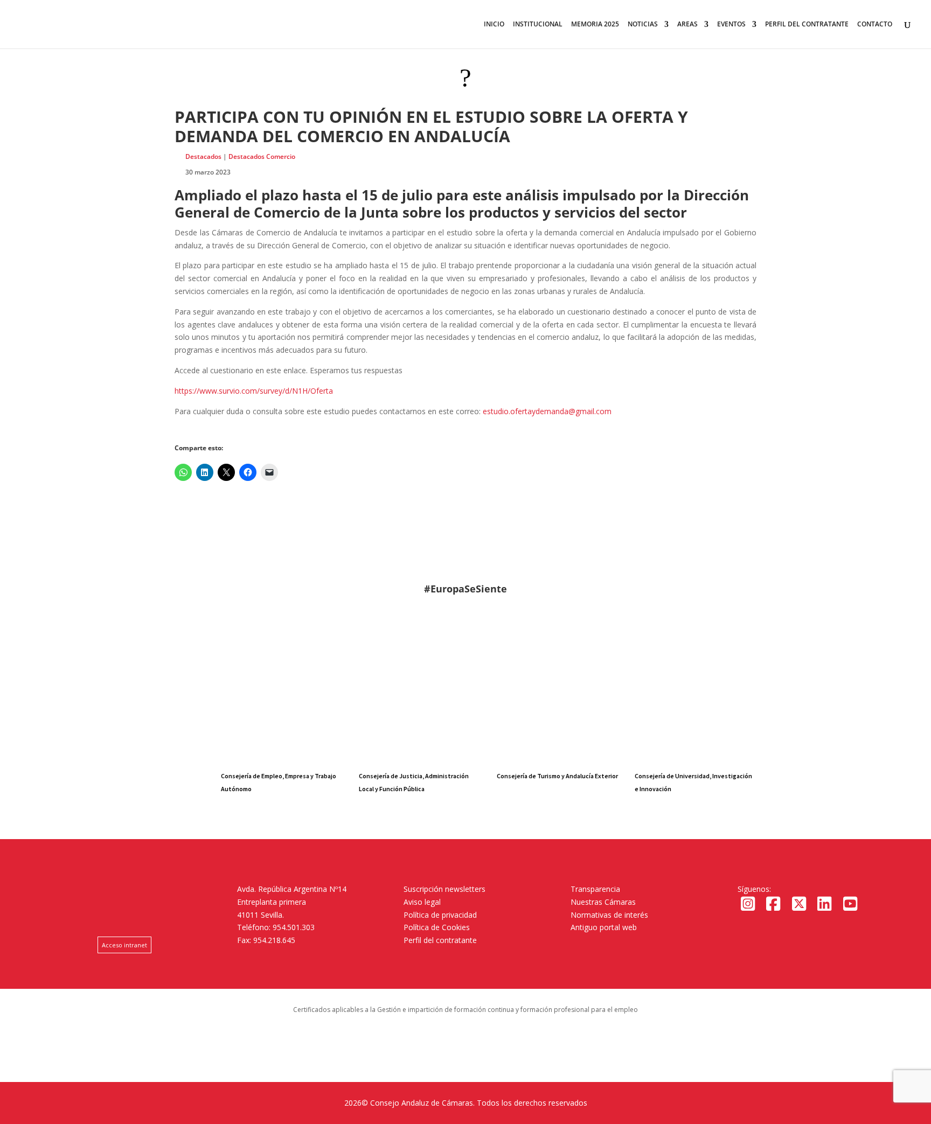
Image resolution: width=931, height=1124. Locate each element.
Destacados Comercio (261, 156)
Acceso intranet (124, 945)
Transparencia (595, 889)
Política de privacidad (440, 915)
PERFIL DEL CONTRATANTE (807, 24)
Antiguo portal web (604, 927)
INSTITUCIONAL (537, 24)
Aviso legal (422, 902)
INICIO (494, 24)
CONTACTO (874, 24)
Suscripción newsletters (444, 889)
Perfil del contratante (440, 940)
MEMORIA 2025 (595, 24)
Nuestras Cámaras (603, 902)
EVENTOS (731, 24)
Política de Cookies (437, 927)
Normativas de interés (609, 915)
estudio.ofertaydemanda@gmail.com (547, 411)
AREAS (687, 24)
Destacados (203, 156)
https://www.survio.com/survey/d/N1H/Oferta (254, 391)
